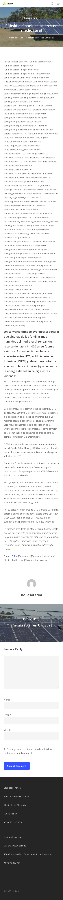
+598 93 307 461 (12, 862)
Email (7, 714)
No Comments (47, 37)
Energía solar (31, 17)
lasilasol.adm (17, 37)
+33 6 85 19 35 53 (13, 822)
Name (8, 699)
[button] (58, 3)
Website (8, 730)
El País (15, 556)
